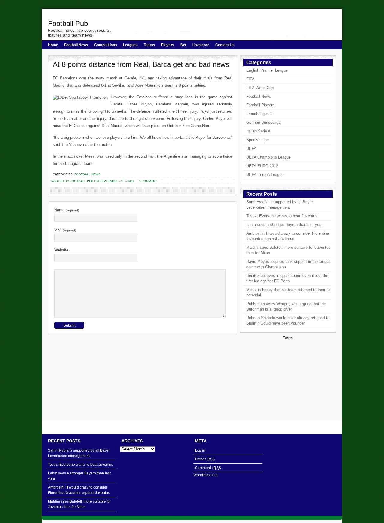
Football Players (260, 105)
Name (66, 210)
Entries (205, 459)
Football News (76, 45)
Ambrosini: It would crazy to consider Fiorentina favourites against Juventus (287, 236)
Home (53, 45)
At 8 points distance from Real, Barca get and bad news (141, 64)
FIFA (250, 79)
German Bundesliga (263, 122)
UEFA (251, 148)
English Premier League (267, 70)
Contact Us (225, 45)
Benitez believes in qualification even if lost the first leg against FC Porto (287, 278)
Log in (200, 450)
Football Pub (68, 23)
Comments (208, 468)
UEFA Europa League (265, 174)
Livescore (200, 45)
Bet (183, 45)
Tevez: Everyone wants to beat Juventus (281, 216)
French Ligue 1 (259, 113)
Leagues (130, 45)
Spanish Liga (257, 140)
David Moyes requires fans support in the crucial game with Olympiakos (288, 264)
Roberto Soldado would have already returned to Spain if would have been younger (287, 320)
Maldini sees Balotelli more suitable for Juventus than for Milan (288, 250)
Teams (149, 45)
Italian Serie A (258, 131)
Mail (65, 230)
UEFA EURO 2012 (262, 166)
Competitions (105, 45)
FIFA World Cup (260, 87)
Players (167, 45)
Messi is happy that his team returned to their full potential (289, 292)
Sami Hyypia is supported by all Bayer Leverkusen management (279, 204)
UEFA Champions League (268, 157)
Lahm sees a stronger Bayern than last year (284, 224)
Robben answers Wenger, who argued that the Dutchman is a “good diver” (286, 306)
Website (61, 250)
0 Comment (148, 181)
